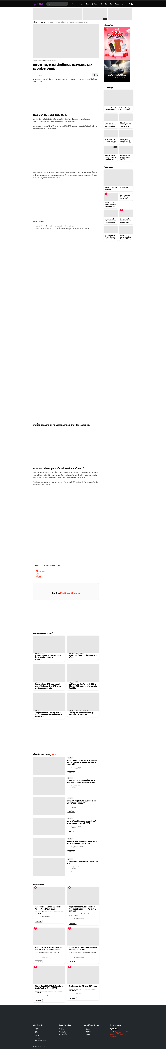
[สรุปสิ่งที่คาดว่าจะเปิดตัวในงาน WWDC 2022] (83, 644)
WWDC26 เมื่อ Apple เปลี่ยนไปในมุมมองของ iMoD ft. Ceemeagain (95, 17)
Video (124, 4)
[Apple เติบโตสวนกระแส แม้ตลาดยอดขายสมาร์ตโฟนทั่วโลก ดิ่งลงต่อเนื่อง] (111, 133)
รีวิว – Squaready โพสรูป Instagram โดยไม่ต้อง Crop (125, 197)
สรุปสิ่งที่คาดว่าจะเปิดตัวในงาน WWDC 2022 (83, 656)
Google (88, 1034)
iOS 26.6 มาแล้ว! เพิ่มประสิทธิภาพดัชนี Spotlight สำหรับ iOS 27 (83, 949)
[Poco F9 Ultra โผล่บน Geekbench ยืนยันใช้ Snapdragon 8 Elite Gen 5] (126, 150)
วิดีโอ (62, 1028)
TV (36, 1034)
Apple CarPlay (84, 710)
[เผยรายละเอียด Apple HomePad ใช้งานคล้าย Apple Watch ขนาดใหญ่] (49, 847)
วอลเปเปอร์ (88, 1031)
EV (35, 1037)
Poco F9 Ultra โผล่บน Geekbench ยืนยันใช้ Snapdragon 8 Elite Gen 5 (125, 157)
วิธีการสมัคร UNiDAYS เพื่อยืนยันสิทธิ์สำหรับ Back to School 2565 (49, 987)
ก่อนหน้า (34, 14)
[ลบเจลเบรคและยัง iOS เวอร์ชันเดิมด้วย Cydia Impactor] (111, 213)
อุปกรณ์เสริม (38, 1039)
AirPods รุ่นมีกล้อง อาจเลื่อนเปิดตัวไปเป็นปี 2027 (82, 863)
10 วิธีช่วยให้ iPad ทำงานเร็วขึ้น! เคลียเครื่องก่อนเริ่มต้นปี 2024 (110, 237)
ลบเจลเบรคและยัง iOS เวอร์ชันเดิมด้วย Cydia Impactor (110, 220)
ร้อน (35, 887)
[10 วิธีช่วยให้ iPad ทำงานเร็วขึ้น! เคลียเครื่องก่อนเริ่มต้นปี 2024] (111, 229)
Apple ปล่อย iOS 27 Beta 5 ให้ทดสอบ (83, 986)
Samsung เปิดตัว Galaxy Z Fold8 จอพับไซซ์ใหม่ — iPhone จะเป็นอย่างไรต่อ (110, 157)
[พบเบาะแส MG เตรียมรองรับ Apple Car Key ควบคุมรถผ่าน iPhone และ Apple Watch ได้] (49, 766)
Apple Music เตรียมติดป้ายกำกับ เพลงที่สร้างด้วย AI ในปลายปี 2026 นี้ (125, 141)
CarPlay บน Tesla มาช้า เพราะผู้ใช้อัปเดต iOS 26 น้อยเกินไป (81, 714)
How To (104, 4)
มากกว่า (39, 913)
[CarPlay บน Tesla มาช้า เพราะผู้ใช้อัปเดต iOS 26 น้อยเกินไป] (83, 702)
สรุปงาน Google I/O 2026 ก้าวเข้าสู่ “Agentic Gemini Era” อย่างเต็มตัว (119, 17)
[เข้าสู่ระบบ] (132, 4)
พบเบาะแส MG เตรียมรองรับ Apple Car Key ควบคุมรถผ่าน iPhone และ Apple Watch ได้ (82, 762)
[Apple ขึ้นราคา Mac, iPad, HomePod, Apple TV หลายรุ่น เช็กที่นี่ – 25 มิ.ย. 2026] (70, 14)
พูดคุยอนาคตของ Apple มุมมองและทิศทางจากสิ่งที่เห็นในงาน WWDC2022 (48, 657)
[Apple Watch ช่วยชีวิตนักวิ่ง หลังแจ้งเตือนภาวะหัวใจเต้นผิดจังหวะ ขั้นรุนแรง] (49, 786)
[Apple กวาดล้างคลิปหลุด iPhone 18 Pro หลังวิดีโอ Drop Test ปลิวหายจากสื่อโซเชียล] (83, 896)
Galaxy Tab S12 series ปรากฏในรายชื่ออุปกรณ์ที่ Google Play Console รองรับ (126, 237)
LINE (87, 1032)
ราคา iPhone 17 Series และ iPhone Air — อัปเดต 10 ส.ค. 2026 (48, 908)
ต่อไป (132, 14)
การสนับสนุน (63, 1032)
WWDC (81, 653)
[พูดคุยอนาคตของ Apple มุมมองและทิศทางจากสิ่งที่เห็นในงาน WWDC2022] (49, 644)
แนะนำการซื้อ (64, 1034)
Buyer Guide (114, 4)
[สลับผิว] (129, 4)
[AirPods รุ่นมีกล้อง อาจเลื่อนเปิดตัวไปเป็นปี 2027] (49, 867)
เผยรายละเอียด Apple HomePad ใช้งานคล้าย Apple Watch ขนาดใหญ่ (82, 842)
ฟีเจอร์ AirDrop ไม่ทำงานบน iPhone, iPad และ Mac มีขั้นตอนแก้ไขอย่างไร (48, 948)
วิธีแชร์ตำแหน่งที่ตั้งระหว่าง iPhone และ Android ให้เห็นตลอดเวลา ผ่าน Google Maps (125, 125)
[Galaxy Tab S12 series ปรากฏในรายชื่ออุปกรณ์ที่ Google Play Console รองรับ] (126, 229)
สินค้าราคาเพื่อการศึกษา (40, 1040)
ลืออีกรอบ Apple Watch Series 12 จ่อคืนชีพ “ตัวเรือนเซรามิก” (81, 802)
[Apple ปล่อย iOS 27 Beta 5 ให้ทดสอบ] (83, 975)
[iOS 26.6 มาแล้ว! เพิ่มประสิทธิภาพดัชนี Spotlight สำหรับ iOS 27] (83, 937)
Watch (36, 1032)
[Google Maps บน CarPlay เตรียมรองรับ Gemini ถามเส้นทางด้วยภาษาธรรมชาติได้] (49, 702)
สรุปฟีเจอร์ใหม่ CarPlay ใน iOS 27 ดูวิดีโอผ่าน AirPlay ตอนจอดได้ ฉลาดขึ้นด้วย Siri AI (83, 686)
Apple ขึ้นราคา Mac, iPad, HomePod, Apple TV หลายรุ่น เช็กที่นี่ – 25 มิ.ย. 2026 (70, 16)
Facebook (89, 1035)
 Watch (95, 4)
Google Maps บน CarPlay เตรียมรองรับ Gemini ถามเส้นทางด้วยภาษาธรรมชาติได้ (48, 715)
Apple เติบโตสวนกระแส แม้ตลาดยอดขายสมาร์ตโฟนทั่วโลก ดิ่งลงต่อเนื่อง (110, 141)
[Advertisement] (65, 97)
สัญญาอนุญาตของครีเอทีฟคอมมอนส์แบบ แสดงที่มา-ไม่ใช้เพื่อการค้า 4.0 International (121, 1034)
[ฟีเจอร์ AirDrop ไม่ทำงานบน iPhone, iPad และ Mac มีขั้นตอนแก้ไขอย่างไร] (49, 936)
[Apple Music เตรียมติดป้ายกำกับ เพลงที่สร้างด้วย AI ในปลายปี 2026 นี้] (126, 133)
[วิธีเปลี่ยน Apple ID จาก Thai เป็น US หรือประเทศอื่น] (118, 178)
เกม (87, 1028)
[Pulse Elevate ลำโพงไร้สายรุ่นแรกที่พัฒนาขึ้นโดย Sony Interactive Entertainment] (111, 117)
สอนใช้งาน (63, 1031)
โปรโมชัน (63, 1029)
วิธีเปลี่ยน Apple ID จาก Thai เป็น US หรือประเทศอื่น (116, 188)
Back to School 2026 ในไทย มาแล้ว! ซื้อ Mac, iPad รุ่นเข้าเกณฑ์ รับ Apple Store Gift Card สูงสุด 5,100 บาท (45, 16)
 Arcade (88, 1029)
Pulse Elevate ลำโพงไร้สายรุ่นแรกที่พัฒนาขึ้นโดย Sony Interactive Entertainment (110, 125)
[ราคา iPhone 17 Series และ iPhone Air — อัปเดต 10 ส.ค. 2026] (49, 896)
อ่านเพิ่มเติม (71, 772)
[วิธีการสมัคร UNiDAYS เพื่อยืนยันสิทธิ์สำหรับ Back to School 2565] (49, 975)
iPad (87, 4)
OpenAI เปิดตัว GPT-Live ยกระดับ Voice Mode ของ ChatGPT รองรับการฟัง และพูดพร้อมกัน (48, 686)
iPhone (80, 4)
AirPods (37, 1035)
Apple (77, 710)
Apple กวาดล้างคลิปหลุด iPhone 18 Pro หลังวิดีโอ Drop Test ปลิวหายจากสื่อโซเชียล (82, 909)
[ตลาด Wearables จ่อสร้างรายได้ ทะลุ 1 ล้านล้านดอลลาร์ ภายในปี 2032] (49, 826)
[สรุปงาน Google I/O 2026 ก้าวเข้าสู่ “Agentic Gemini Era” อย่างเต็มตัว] (120, 14)
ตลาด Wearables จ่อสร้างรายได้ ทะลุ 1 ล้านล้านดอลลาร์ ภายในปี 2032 (81, 822)
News (43, 653)
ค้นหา (49, 4)
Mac (73, 4)
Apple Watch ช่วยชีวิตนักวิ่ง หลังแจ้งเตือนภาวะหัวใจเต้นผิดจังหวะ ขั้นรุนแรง (81, 781)
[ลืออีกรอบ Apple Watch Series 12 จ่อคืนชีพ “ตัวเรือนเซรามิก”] (49, 806)
